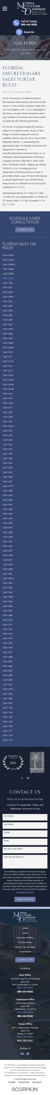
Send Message (25, 899)
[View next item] (28, 778)
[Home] (32, 8)
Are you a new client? (13, 849)
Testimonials (25, 951)
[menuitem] (25, 255)
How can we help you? (14, 857)
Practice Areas (25, 942)
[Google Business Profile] (27, 1053)
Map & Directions (25, 987)
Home (25, 933)
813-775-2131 (25, 1040)
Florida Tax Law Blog (25, 947)
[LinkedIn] (22, 1053)
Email (6, 840)
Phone (7, 832)
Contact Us (25, 229)
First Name (9, 816)
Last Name (9, 824)
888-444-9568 (29, 24)
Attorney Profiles (25, 937)
